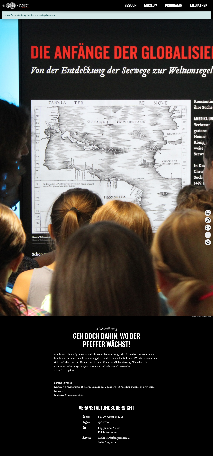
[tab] (208, 213)
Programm (174, 5)
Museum (151, 5)
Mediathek (198, 5)
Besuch (131, 5)
